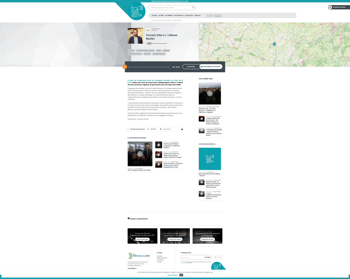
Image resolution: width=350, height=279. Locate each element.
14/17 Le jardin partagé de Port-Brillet (139, 170)
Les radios (169, 15)
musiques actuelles (135, 54)
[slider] (177, 67)
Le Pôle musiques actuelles (145, 50)
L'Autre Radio (156, 29)
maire (159, 50)
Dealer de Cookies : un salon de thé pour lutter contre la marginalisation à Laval (173, 165)
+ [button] (201, 25)
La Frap (161, 15)
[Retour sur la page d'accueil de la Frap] (136, 11)
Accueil (154, 15)
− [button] (201, 27)
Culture (131, 50)
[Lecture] (125, 67)
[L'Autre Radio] (148, 31)
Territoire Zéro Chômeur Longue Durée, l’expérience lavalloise (172, 145)
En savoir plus (172, 275)
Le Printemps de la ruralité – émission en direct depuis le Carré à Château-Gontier (214, 132)
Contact (197, 15)
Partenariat (132, 268)
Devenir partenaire (175, 239)
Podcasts (158, 20)
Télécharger (167, 129)
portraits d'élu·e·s (159, 54)
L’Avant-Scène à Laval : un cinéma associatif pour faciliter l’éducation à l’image (172, 155)
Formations (160, 260)
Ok (181, 275)
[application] (175, 66)
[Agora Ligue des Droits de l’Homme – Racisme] (210, 169)
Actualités (189, 15)
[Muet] (173, 67)
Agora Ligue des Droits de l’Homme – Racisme (209, 175)
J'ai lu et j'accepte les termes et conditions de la (197, 262)
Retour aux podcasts (137, 129)
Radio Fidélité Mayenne (212, 107)
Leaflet (344, 66)
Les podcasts (179, 15)
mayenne (166, 50)
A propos (159, 256)
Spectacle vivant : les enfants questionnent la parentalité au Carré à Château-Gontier (213, 184)
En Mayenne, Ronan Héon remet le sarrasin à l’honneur (213, 196)
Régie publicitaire (162, 258)
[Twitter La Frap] (211, 15)
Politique (147, 54)
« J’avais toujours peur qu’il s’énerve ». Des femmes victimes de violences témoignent (213, 121)
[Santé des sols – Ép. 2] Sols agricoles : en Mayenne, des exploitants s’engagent (207, 110)
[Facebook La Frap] (207, 15)
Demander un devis (208, 239)
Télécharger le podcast (212, 66)
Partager (191, 66)
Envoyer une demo (142, 239)
